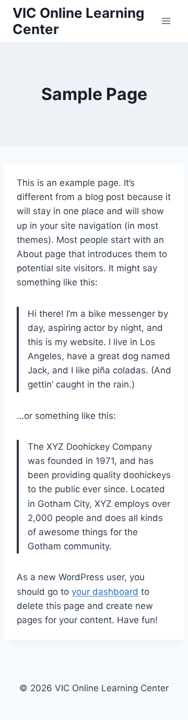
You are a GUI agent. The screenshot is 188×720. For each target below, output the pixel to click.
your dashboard (105, 591)
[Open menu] (165, 21)
